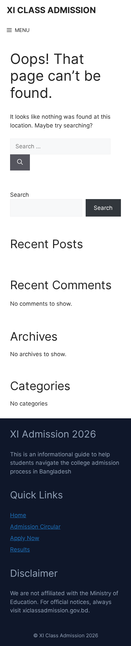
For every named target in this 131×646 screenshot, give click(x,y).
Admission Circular (35, 526)
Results (20, 549)
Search (19, 194)
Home (18, 515)
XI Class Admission (51, 10)
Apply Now (24, 538)
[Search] (20, 162)
